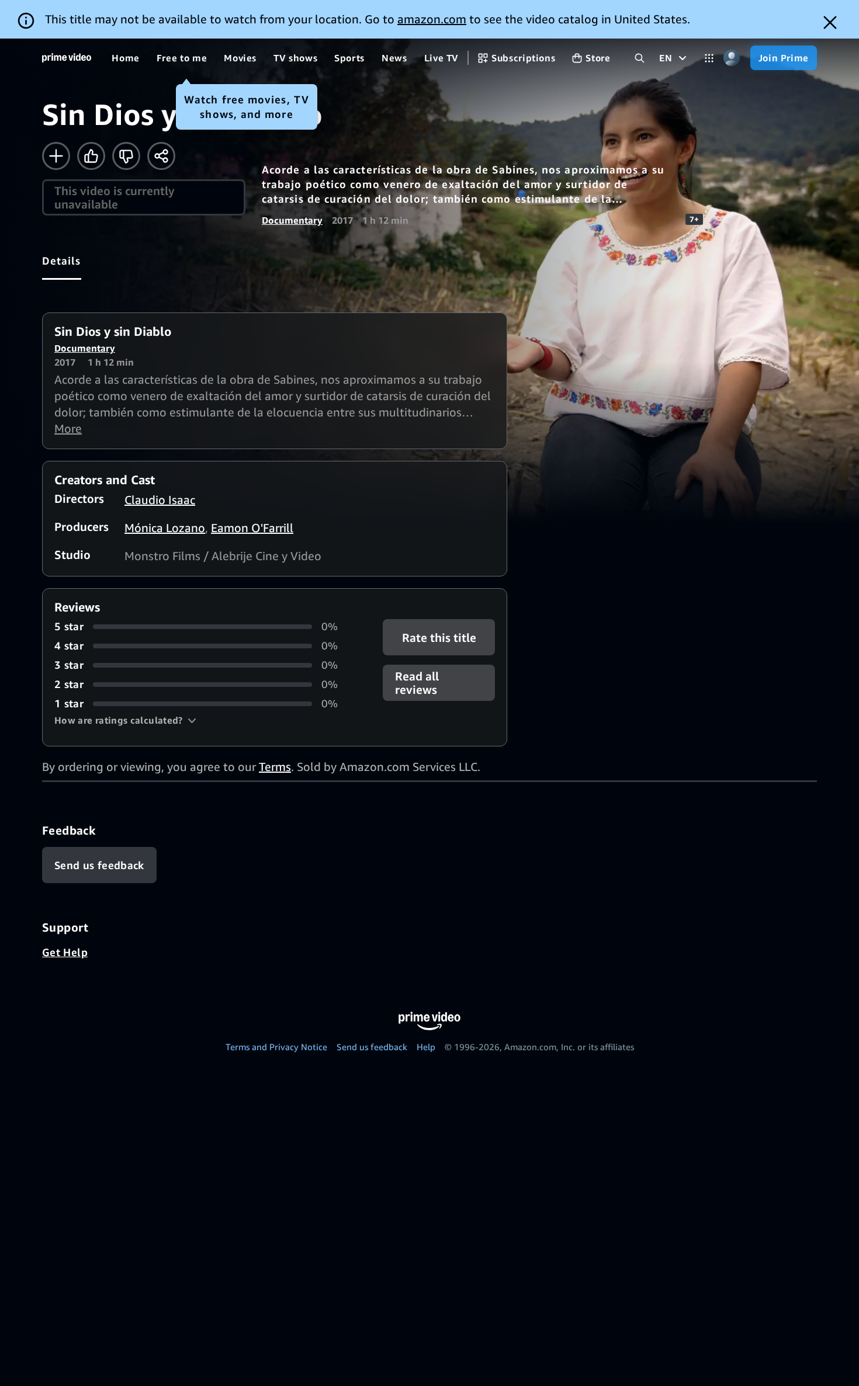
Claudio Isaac (159, 499)
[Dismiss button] (830, 22)
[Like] (91, 156)
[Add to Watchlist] (56, 156)
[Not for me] (126, 156)
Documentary (292, 220)
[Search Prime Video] (639, 58)
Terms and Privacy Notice (276, 1046)
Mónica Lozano (164, 527)
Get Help (65, 952)
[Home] (66, 57)
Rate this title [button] (438, 637)
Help (426, 1046)
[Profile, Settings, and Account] (732, 58)
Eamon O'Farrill (252, 527)
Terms (275, 766)
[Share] (161, 156)
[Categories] (709, 58)
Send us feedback (372, 1046)
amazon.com (431, 19)
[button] (125, 720)
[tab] (61, 260)
